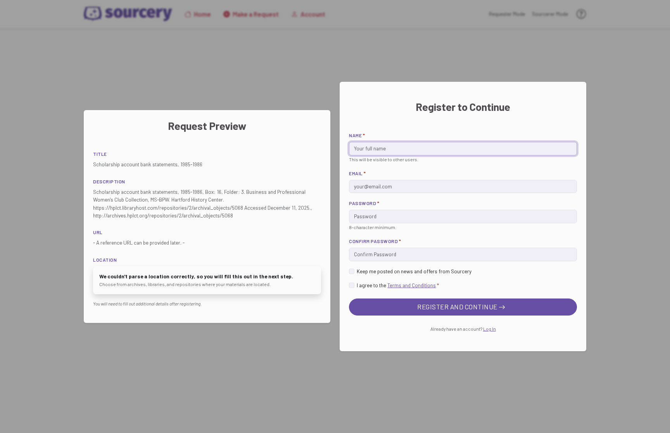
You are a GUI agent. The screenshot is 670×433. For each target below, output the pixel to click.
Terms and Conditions (411, 285)
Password (364, 203)
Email (357, 173)
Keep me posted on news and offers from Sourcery (414, 271)
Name (357, 135)
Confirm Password (375, 241)
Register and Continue (458, 307)
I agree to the (398, 285)
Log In (489, 328)
